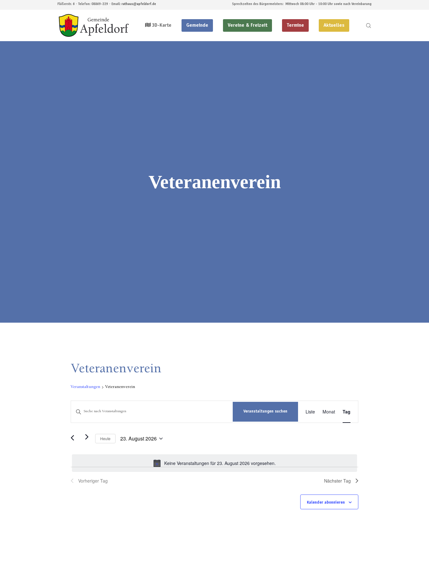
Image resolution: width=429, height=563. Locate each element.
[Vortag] (74, 438)
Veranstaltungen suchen (265, 412)
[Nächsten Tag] (86, 436)
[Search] (364, 25)
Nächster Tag (337, 481)
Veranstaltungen (85, 387)
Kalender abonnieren (326, 503)
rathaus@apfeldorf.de (139, 4)
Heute (105, 438)
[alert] (214, 463)
